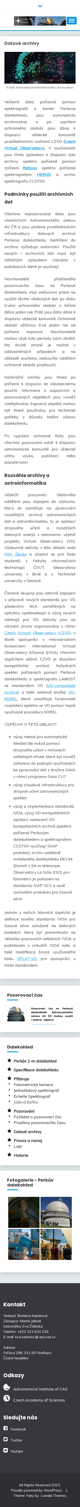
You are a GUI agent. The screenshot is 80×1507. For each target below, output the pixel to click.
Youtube (16, 1451)
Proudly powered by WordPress (37, 1490)
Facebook (18, 1429)
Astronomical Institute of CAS (39, 1388)
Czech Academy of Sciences (37, 1400)
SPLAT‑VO (27, 958)
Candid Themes (53, 1495)
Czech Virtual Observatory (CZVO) (37, 632)
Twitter (16, 1440)
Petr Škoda (15, 554)
